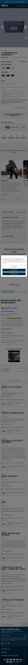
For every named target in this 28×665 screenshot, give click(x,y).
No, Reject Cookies (14, 273)
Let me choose (14, 266)
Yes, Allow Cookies (14, 270)
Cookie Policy (16, 260)
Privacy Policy (10, 260)
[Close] (25, 256)
